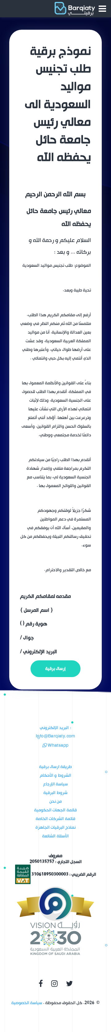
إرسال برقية (55, 668)
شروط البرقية (55, 793)
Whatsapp (57, 745)
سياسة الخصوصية (26, 1003)
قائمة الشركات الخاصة (55, 819)
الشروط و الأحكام (55, 775)
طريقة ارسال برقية (55, 767)
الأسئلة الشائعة (55, 836)
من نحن (55, 801)
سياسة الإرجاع (55, 784)
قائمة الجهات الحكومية (55, 810)
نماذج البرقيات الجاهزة (55, 827)
